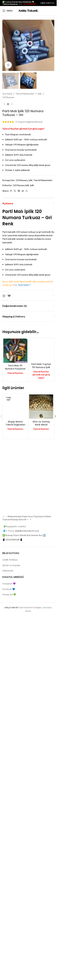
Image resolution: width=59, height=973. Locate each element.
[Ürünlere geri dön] (8, 104)
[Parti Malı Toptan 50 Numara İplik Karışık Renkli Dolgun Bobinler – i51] (41, 457)
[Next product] (12, 104)
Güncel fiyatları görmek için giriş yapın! (23, 128)
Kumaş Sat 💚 (9, 955)
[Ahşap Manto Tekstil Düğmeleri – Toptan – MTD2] (15, 727)
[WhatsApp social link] (26, 191)
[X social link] (15, 191)
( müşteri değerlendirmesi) (28, 121)
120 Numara (8, 97)
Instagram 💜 (9, 944)
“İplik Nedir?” (24, 285)
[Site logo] (28, 10)
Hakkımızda (7, 931)
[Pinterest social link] (19, 191)
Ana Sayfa (7, 93)
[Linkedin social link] (23, 191)
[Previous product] (4, 104)
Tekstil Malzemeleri (24, 93)
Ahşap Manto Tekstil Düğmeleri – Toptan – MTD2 (15, 851)
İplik (40, 93)
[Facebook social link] (11, 191)
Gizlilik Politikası (10, 920)
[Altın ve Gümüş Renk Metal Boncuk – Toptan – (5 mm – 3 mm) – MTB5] (41, 621)
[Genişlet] (8, 65)
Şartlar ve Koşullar (11, 926)
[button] (5, 45)
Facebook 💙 (8, 950)
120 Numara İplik (21, 185)
